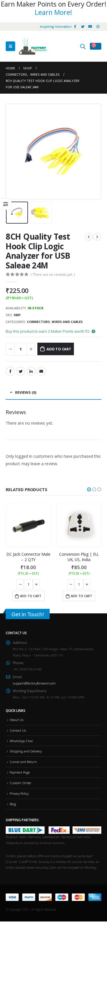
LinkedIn (31, 371)
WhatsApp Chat (21, 740)
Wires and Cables (67, 322)
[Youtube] (90, 26)
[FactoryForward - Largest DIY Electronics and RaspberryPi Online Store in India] (33, 46)
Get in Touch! (27, 614)
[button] (89, 489)
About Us (16, 719)
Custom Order (20, 782)
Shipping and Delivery (26, 751)
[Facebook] (75, 26)
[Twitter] (82, 26)
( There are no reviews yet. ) (53, 274)
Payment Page (20, 772)
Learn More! (53, 12)
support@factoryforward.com (34, 683)
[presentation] (13, 151)
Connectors (38, 322)
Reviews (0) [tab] (25, 392)
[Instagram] (97, 26)
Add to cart (59, 349)
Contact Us (18, 730)
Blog (13, 804)
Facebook (10, 371)
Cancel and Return (23, 761)
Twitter (20, 371)
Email (41, 371)
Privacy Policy (19, 793)
